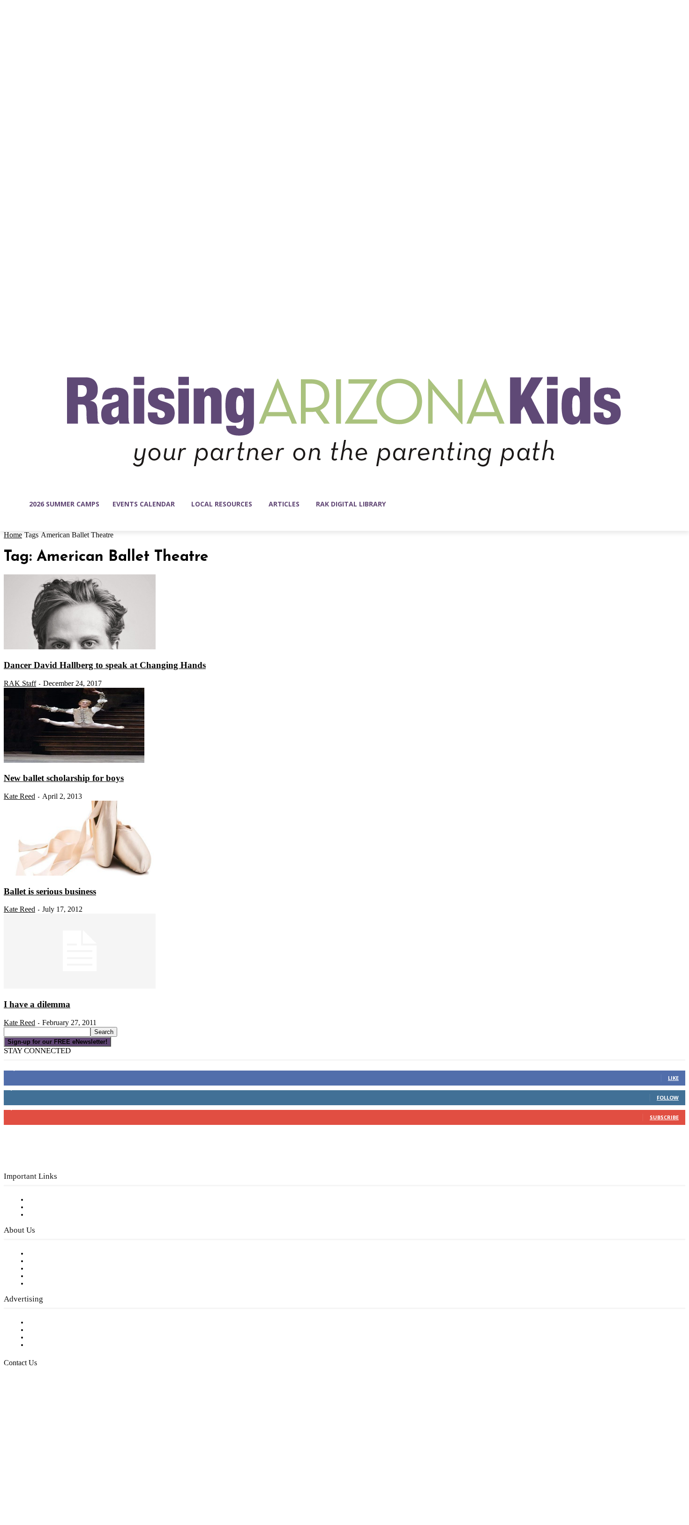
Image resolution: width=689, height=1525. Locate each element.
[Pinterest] (70, 1480)
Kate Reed (19, 796)
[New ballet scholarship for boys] (74, 761)
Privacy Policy (51, 1215)
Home (13, 535)
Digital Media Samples (66, 1337)
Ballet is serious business (50, 891)
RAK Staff (20, 683)
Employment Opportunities (75, 1268)
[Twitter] (89, 1480)
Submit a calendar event (70, 1283)
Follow (668, 1097)
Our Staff (44, 1253)
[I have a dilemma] (80, 986)
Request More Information (74, 1345)
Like (673, 1077)
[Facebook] (11, 1480)
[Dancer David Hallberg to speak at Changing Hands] (80, 647)
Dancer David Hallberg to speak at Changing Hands (105, 665)
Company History (58, 1261)
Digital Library (53, 1207)
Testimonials (49, 1322)
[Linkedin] (50, 1480)
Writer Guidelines (57, 1276)
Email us (37, 1410)
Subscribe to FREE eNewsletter (82, 1200)
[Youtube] (109, 1480)
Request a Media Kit (63, 1330)
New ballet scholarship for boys (64, 778)
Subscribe (664, 1117)
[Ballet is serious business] (80, 874)
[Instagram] (30, 1480)
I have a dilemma (37, 1004)
